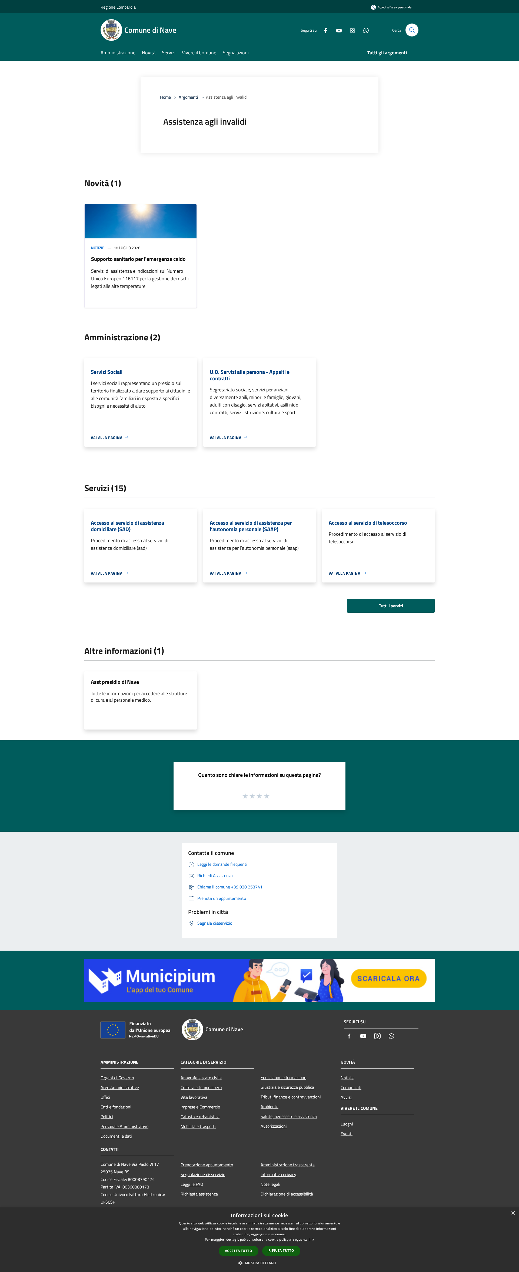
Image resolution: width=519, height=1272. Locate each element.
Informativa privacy (278, 1174)
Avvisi (346, 1097)
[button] (259, 1263)
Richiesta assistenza (199, 1194)
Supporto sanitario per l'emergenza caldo (138, 259)
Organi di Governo (117, 1077)
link (311, 1239)
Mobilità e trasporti (198, 1126)
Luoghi (347, 1124)
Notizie (97, 248)
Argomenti (188, 97)
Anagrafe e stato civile (201, 1077)
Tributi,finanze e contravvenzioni (291, 1097)
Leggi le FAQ (192, 1184)
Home (165, 97)
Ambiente (269, 1106)
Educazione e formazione (283, 1077)
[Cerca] (411, 30)
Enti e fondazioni (116, 1107)
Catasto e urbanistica (200, 1116)
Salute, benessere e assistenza (289, 1116)
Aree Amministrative (120, 1087)
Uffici (105, 1097)
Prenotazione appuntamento (207, 1164)
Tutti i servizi (391, 605)
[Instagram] (350, 30)
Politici (107, 1116)
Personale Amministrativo (124, 1126)
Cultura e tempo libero (201, 1087)
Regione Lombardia (118, 7)
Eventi (346, 1133)
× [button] (513, 1213)
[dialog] (259, 1239)
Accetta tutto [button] (238, 1250)
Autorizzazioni (274, 1126)
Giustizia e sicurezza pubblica (287, 1087)
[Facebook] (323, 30)
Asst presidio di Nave (115, 682)
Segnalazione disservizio (203, 1174)
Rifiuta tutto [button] (281, 1250)
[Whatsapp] (363, 30)
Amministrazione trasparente (288, 1164)
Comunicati (351, 1087)
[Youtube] (336, 30)
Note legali (270, 1184)
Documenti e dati (116, 1136)
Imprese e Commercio (200, 1107)
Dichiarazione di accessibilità (287, 1194)
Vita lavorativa (194, 1097)
